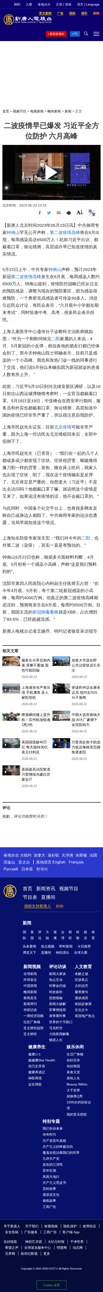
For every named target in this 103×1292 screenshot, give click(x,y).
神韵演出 (62, 952)
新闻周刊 (30, 1004)
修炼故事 (49, 1200)
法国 (93, 855)
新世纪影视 (29, 1253)
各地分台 (44, 4)
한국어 (42, 869)
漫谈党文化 (51, 1195)
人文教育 (83, 966)
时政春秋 (56, 992)
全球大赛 (80, 952)
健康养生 (37, 1046)
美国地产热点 (85, 1016)
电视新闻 (37, 111)
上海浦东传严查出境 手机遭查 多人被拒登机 (36, 692)
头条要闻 (29, 946)
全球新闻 (30, 974)
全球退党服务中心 (37, 1248)
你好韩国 (73, 1066)
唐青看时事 (57, 1016)
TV (76, 34)
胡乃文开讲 (36, 1066)
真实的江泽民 (53, 1164)
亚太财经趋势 (33, 1028)
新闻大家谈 (57, 974)
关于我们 (32, 1226)
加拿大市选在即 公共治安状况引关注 (86, 665)
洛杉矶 (53, 855)
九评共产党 (51, 1158)
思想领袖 (56, 998)
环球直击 (30, 980)
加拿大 (39, 855)
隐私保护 (70, 1226)
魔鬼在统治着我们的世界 (61, 1152)
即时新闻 (66, 946)
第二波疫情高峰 (65, 232)
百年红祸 (49, 1170)
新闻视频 (32, 966)
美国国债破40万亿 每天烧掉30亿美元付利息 (35, 747)
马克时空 (56, 1028)
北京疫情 (62, 427)
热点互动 (56, 980)
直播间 (48, 897)
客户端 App (71, 1232)
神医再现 (35, 1078)
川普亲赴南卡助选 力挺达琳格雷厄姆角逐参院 (86, 747)
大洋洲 (67, 855)
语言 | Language (88, 4)
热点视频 (47, 946)
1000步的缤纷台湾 (79, 1105)
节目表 (30, 897)
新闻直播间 (57, 34)
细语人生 (56, 1040)
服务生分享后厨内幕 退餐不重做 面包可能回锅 (36, 665)
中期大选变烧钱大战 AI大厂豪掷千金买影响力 (86, 720)
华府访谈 (30, 1010)
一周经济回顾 (33, 1016)
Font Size (79, 212)
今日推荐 (84, 946)
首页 (5, 111)
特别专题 (51, 1121)
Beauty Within (77, 1084)
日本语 (27, 869)
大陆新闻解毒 (59, 1034)
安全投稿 (11, 1232)
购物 (59, 906)
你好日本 (73, 1060)
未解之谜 (81, 974)
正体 (59, 4)
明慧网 (62, 1248)
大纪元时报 (56, 1242)
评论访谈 (57, 966)
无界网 (10, 1253)
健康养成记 (36, 1072)
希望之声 (11, 1248)
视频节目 (19, 111)
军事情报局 (57, 1010)
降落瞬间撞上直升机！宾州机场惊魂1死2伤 (36, 720)
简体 (68, 4)
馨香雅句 (81, 992)
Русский (11, 869)
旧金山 (9, 862)
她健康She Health (41, 1060)
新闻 (68, 111)
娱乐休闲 (75, 1046)
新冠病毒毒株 (45, 612)
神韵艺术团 (33, 1242)
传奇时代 (49, 1134)
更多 (46, 1253)
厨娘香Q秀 (75, 1096)
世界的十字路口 (61, 1022)
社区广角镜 (31, 1022)
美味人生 (73, 1078)
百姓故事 (49, 1189)
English (58, 862)
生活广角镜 (75, 1054)
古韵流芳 (81, 986)
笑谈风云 (81, 980)
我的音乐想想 (77, 1114)
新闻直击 (30, 998)
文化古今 (81, 1010)
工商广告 (49, 1207)
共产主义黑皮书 (54, 1183)
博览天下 (29, 952)
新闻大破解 (57, 1004)
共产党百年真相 (54, 1141)
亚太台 (24, 862)
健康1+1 (34, 1054)
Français (76, 862)
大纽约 (25, 855)
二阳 (55, 338)
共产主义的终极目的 (58, 1147)
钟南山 (13, 232)
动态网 (78, 1248)
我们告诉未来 (53, 1128)
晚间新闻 (54, 111)
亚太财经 (30, 1034)
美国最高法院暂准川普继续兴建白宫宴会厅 (36, 774)
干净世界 (77, 1242)
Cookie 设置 (51, 1285)
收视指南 (51, 1226)
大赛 (29, 4)
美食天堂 (73, 1072)
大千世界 (73, 1090)
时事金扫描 (57, 986)
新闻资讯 (45, 888)
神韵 (17, 4)
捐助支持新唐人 (37, 906)
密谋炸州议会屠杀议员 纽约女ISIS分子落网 (86, 692)
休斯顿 (81, 855)
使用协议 (89, 1226)
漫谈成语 (81, 998)
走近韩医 (35, 1084)
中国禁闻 (30, 986)
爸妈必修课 (83, 1004)
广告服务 (31, 1232)
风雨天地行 (51, 1177)
